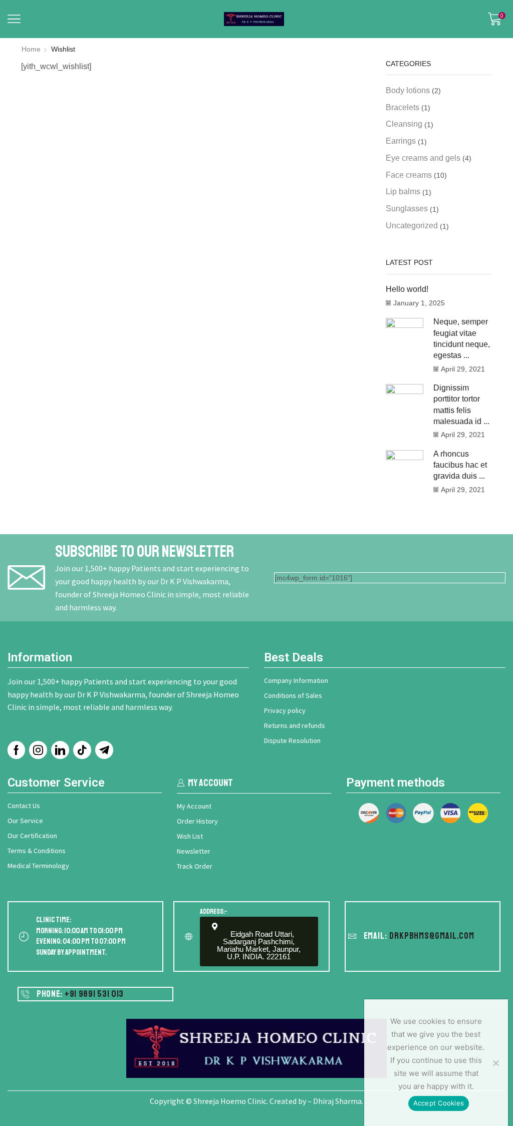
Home (31, 49)
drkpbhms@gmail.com (431, 935)
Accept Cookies (438, 1103)
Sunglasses (407, 208)
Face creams (409, 175)
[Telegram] (104, 750)
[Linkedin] (60, 750)
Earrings (401, 141)
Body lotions (408, 90)
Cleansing (404, 124)
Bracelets (402, 107)
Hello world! (407, 289)
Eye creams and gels (423, 158)
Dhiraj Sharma (337, 1101)
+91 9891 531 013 (94, 993)
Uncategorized (412, 225)
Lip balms (403, 191)
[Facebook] (16, 750)
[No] (495, 1063)
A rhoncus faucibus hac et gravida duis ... (460, 465)
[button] (14, 19)
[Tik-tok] (82, 750)
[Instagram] (38, 750)
